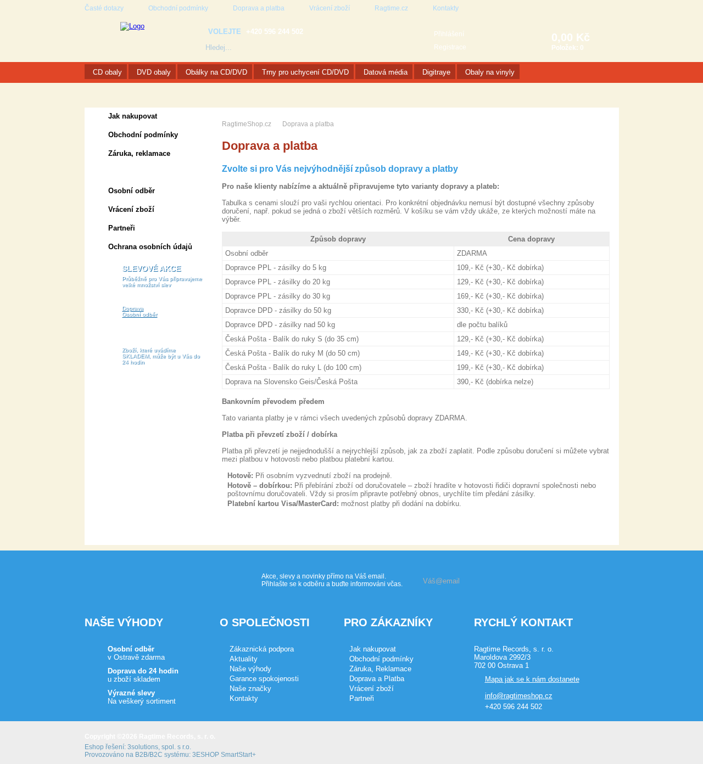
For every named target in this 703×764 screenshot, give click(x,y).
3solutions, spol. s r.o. (159, 747)
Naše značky (250, 688)
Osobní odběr (131, 191)
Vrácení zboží (329, 8)
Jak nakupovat (132, 116)
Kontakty (446, 8)
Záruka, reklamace (139, 153)
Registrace (450, 47)
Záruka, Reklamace (380, 669)
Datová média (386, 72)
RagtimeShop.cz (246, 124)
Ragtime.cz (391, 8)
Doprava (132, 308)
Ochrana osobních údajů (150, 247)
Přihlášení (449, 34)
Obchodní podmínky (178, 8)
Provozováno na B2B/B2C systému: (138, 755)
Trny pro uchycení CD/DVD (305, 72)
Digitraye (436, 72)
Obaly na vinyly (490, 72)
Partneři (121, 228)
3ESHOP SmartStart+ (224, 755)
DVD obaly (154, 72)
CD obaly (107, 72)
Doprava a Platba (376, 679)
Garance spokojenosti (264, 679)
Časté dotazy (104, 8)
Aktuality (244, 659)
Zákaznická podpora (262, 649)
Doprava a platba (258, 8)
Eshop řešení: (105, 747)
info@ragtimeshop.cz (519, 696)
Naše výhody (250, 669)
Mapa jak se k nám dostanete (532, 679)
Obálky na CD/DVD (216, 72)
